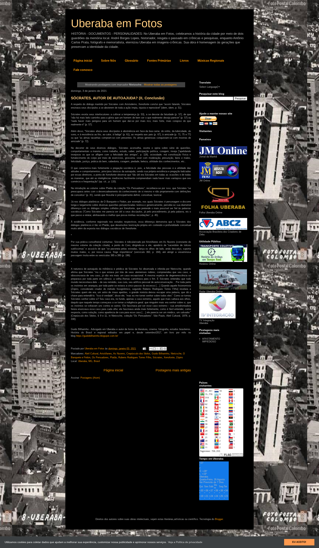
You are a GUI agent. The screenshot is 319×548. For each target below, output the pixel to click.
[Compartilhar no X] (158, 349)
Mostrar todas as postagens (160, 84)
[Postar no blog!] (154, 349)
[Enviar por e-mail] (151, 349)
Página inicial (82, 60)
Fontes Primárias (159, 60)
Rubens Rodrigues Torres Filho (134, 357)
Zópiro (179, 357)
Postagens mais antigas (173, 370)
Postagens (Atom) (90, 377)
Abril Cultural (91, 353)
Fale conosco (82, 69)
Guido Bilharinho (160, 353)
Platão (113, 357)
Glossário (131, 60)
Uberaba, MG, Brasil (89, 361)
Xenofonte (169, 357)
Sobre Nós (108, 60)
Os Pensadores (100, 357)
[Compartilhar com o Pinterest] (165, 349)
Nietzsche (176, 353)
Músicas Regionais (211, 60)
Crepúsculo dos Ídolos (138, 353)
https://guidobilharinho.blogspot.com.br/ (97, 335)
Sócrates (157, 357)
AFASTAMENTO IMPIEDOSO (211, 340)
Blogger (219, 519)
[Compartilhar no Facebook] (161, 349)
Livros (184, 60)
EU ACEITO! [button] (299, 542)
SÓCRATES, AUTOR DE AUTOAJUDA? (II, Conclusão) (117, 98)
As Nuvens (119, 353)
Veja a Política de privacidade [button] (185, 542)
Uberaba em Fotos (116, 23)
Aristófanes (106, 353)
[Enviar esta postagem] (144, 348)
